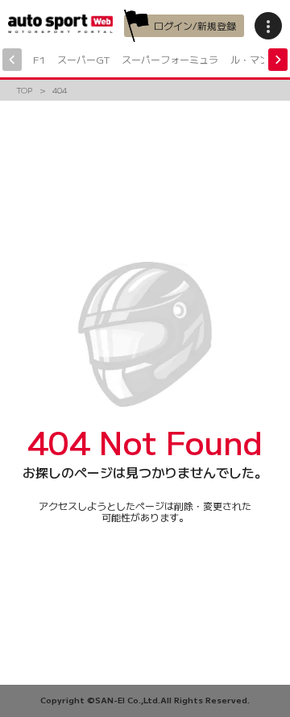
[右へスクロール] (278, 59)
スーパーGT (83, 59)
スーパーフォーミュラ (170, 59)
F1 (39, 59)
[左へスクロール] (12, 59)
